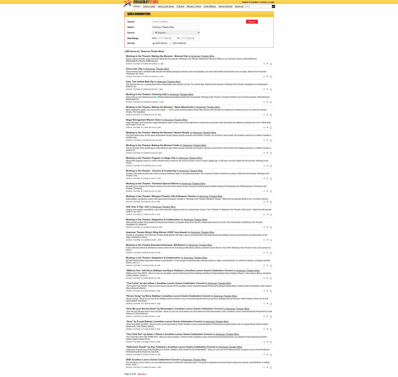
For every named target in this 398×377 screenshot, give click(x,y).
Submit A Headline (250, 2)
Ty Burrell (176, 6)
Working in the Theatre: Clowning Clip (146, 94)
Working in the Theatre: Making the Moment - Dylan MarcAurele (159, 107)
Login (271, 2)
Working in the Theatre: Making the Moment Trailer (153, 145)
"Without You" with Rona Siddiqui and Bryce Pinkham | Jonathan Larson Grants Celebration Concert (179, 270)
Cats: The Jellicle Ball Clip (140, 81)
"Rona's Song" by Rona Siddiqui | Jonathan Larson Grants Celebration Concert (168, 296)
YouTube (136, 64)
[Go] (273, 6)
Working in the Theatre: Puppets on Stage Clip (150, 158)
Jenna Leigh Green (161, 6)
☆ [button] (264, 64)
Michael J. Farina (189, 6)
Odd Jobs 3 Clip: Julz (137, 207)
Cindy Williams (205, 6)
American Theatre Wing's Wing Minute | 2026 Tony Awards (156, 232)
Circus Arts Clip (134, 69)
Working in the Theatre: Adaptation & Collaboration (153, 219)
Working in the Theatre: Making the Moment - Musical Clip (157, 56)
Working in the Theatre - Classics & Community (151, 170)
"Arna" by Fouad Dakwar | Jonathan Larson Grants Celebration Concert (164, 321)
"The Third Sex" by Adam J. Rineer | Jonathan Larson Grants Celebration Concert (169, 334)
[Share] (271, 63)
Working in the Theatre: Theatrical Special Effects (152, 183)
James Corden (144, 6)
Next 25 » (142, 374)
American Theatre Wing (202, 56)
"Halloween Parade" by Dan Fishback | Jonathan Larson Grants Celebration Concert (170, 347)
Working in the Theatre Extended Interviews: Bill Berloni (155, 245)
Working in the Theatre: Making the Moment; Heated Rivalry (157, 132)
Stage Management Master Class (143, 120)
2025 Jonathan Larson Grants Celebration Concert (152, 359)
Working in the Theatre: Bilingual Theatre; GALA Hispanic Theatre (161, 196)
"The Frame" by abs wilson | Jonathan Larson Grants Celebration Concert (165, 283)
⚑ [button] (267, 64)
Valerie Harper (236, 6)
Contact (263, 2)
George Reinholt (221, 6)
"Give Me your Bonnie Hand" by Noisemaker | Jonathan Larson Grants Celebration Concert (174, 308)
